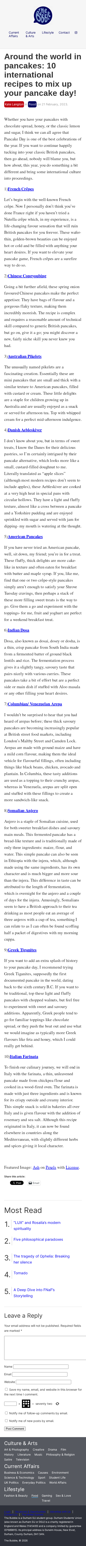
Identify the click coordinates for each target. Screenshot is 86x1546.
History (9, 1454)
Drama (52, 1449)
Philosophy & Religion (60, 1454)
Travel (46, 1500)
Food (32, 104)
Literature (24, 1454)
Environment (60, 1472)
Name (8, 1366)
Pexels (51, 1167)
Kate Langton (14, 104)
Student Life (57, 1477)
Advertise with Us (60, 1511)
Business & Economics (19, 1472)
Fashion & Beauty (16, 1495)
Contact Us (10, 1514)
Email (7, 1374)
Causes (43, 1472)
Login (7, 1511)
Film (63, 1449)
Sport (41, 1477)
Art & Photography (16, 1449)
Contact (64, 32)
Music (38, 1454)
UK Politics (11, 1482)
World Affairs (57, 1482)
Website (9, 1382)
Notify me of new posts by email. (31, 1421)
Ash (36, 1167)
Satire (8, 1459)
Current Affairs (21, 1466)
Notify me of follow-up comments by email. (38, 1413)
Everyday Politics (34, 1482)
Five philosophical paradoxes (38, 1239)
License (72, 1167)
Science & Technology (19, 1477)
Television (22, 1459)
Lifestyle (14, 1489)
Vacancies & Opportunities (30, 1511)
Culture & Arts (21, 1443)
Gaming (47, 1495)
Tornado (21, 1273)
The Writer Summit (32, 1514)
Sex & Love (63, 1495)
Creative (38, 1449)
